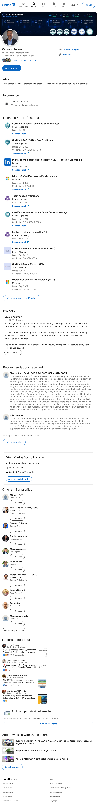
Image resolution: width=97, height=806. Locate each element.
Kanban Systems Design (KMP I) (29, 232)
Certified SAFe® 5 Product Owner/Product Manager (40, 212)
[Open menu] (93, 38)
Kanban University (20, 199)
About (52, 779)
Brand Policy (7, 796)
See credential (19, 133)
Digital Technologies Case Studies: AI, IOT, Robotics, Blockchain (47, 159)
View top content (48, 723)
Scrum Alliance (19, 252)
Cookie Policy (8, 792)
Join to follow (11, 68)
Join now (73, 5)
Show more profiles (12, 630)
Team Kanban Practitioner (26, 196)
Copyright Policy (56, 792)
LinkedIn (16, 163)
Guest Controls (55, 796)
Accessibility (8, 783)
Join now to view (14, 442)
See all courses (12, 767)
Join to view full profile (19, 479)
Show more (12, 352)
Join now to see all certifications (21, 298)
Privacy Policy (8, 788)
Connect (18, 503)
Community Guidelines (11, 801)
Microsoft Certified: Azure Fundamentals (34, 176)
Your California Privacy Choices (61, 788)
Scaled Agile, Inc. (20, 127)
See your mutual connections (24, 60)
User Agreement (56, 783)
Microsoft (16, 179)
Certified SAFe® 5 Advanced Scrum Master (35, 123)
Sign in (88, 5)
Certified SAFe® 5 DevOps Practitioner (33, 140)
